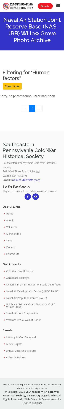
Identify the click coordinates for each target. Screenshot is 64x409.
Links (9, 240)
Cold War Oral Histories (19, 271)
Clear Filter (12, 86)
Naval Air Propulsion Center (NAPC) (26, 298)
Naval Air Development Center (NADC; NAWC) (32, 291)
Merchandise (13, 234)
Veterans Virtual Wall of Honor (23, 320)
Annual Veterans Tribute (21, 350)
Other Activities (15, 357)
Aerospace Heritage (17, 278)
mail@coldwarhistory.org (25, 180)
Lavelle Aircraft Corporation (22, 313)
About (9, 220)
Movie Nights (14, 344)
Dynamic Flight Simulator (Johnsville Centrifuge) (33, 284)
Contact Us (12, 254)
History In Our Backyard (21, 337)
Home (9, 213)
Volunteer (11, 227)
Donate (45, 6)
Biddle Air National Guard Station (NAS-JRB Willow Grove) (30, 305)
